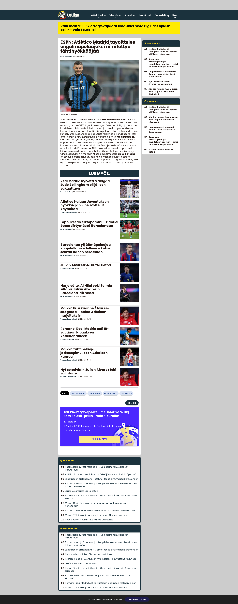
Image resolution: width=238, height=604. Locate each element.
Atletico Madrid (78, 393)
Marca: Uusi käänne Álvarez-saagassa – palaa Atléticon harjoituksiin (84, 312)
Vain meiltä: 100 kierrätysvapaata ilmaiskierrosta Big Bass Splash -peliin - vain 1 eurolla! (116, 28)
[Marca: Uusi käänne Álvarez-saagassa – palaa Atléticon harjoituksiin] (129, 316)
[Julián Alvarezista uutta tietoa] (129, 272)
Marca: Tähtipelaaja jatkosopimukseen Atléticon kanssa (84, 353)
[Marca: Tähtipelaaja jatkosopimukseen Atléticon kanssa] (129, 357)
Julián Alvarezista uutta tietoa (85, 265)
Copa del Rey (161, 15)
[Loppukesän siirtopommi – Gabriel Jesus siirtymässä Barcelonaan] (129, 229)
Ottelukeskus (98, 15)
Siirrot (175, 15)
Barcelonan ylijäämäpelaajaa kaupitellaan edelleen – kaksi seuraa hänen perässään (85, 248)
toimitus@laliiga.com (137, 599)
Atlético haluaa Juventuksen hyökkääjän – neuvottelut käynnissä (84, 205)
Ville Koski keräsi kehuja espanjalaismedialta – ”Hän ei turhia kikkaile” (98, 577)
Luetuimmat (70, 528)
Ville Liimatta (66, 57)
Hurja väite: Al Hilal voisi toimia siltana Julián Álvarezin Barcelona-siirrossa (86, 289)
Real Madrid (145, 15)
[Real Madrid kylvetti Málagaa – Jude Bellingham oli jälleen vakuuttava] (129, 188)
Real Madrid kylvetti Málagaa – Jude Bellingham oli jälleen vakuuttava (86, 185)
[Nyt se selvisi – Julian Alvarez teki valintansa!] (129, 377)
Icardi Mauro (94, 393)
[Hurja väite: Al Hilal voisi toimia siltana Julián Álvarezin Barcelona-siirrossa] (129, 293)
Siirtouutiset (126, 393)
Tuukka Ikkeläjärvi (68, 212)
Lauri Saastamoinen (69, 377)
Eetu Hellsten (66, 192)
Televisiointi (115, 15)
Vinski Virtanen (67, 268)
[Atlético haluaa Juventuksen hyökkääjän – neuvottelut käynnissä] (129, 209)
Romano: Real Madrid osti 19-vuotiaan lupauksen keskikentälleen (84, 332)
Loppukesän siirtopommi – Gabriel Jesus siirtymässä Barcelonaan (89, 224)
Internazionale (110, 393)
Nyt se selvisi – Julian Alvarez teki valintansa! (88, 371)
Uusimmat (69, 460)
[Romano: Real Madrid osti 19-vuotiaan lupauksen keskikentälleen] (129, 336)
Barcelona (130, 15)
